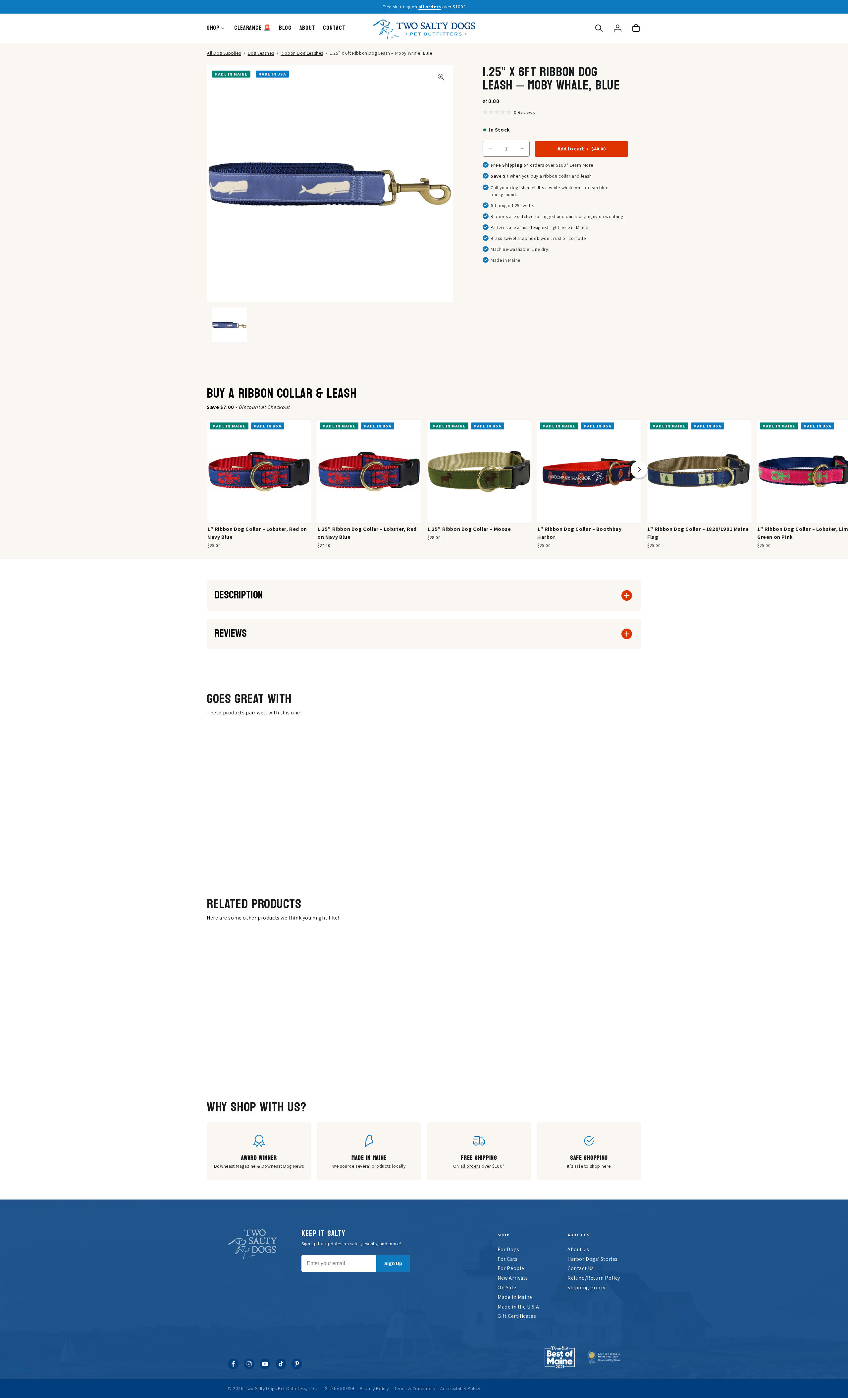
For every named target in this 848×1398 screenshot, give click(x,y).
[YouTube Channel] (265, 1367)
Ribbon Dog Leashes (302, 53)
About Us (578, 1249)
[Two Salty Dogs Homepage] (424, 28)
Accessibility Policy (460, 1388)
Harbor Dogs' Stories (592, 1259)
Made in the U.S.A (518, 1306)
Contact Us (580, 1268)
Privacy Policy (374, 1388)
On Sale (507, 1287)
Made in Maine (515, 1297)
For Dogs (508, 1249)
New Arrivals (513, 1277)
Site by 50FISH (339, 1388)
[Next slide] (639, 471)
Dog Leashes (261, 53)
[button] (599, 28)
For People (511, 1268)
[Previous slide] (209, 471)
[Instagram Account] (249, 1367)
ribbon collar (557, 176)
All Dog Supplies (224, 53)
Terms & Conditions (414, 1388)
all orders (429, 7)
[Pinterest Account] (297, 1367)
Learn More (581, 165)
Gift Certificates (517, 1316)
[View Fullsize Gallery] (441, 77)
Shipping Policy (586, 1287)
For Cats (508, 1259)
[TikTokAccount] (281, 1367)
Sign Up (393, 1263)
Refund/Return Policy (593, 1277)
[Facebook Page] (233, 1367)
